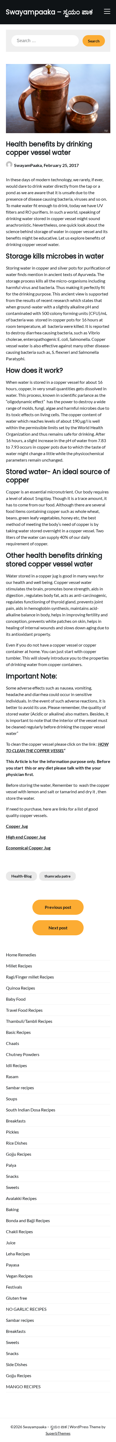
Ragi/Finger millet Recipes (30, 976)
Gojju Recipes (18, 1154)
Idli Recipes (16, 1065)
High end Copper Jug (26, 836)
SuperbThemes (58, 1433)
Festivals (14, 1286)
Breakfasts (16, 1120)
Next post (58, 927)
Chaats (12, 1043)
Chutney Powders (22, 1054)
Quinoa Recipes (20, 987)
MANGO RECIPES (23, 1386)
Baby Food (16, 998)
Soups (11, 1098)
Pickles (12, 1131)
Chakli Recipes (19, 1231)
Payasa (12, 1264)
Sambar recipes (20, 1087)
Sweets (12, 1187)
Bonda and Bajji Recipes (28, 1220)
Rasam (12, 1076)
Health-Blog (21, 876)
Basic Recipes (18, 1032)
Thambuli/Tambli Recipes (29, 1021)
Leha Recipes (18, 1253)
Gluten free (16, 1297)
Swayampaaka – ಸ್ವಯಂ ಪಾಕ (49, 12)
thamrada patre (57, 876)
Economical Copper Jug (28, 847)
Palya (11, 1165)
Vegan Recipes (19, 1275)
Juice (10, 1242)
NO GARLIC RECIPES (26, 1309)
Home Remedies (21, 954)
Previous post (58, 907)
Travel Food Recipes (24, 1010)
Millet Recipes (19, 965)
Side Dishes (16, 1364)
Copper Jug (17, 826)
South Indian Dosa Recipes (30, 1109)
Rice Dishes (16, 1142)
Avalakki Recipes (21, 1198)
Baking (12, 1209)
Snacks (12, 1176)
